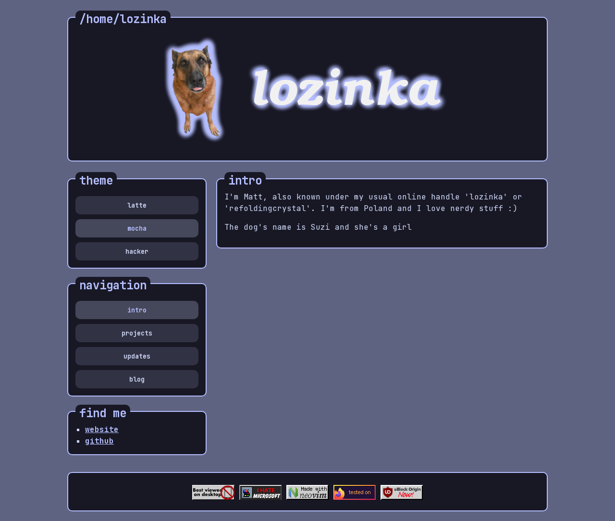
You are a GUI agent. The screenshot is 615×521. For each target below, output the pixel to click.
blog (137, 379)
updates (136, 356)
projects (137, 333)
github (99, 441)
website (102, 429)
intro (137, 310)
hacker (136, 251)
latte (137, 205)
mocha (137, 228)
